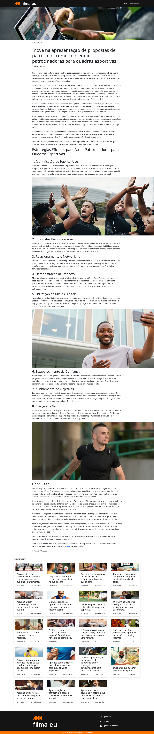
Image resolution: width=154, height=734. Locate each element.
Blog (125, 3)
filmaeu (106, 721)
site (68, 546)
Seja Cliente (134, 3)
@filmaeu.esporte (111, 726)
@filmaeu (107, 716)
